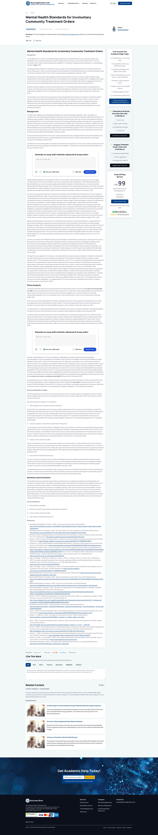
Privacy (104, 827)
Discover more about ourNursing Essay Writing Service (120, 101)
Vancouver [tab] (59, 665)
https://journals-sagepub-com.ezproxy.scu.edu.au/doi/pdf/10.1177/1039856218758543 (65, 541)
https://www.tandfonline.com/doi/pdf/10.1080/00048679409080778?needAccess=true (75, 545)
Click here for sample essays (70, 34)
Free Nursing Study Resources (103, 810)
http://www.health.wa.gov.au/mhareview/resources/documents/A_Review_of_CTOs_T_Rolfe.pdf (60, 625)
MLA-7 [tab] (41, 665)
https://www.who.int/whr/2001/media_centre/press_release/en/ (49, 644)
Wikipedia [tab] (69, 665)
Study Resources (73, 3)
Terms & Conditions (111, 827)
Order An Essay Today (120, 201)
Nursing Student (123, 30)
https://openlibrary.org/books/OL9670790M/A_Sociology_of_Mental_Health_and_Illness (57, 617)
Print (29, 41)
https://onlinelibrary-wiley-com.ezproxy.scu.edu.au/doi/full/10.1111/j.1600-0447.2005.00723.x (57, 631)
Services (61, 3)
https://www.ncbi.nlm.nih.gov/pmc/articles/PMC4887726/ (47, 556)
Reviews (85, 3)
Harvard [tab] (49, 665)
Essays (32, 13)
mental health (30, 29)
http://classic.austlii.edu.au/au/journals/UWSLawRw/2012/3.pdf (65, 537)
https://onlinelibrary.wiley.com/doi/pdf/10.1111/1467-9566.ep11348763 (69, 635)
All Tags (101, 685)
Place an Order (126, 3)
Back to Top (29, 822)
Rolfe (35, 65)
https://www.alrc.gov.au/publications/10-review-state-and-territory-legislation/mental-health (58, 533)
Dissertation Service (86, 805)
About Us (93, 3)
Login (114, 3)
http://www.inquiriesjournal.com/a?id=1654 (64, 639)
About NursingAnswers (105, 802)
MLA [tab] (34, 665)
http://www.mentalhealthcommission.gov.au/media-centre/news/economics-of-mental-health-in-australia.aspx (63, 585)
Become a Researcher (105, 805)
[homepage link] (26, 13)
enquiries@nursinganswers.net (125, 802)
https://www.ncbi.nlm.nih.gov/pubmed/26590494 (44, 564)
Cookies (124, 827)
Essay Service (84, 802)
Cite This (38, 41)
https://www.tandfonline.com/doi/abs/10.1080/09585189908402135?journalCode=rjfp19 (65, 613)
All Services (83, 812)
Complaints (129, 827)
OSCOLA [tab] (78, 665)
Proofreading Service (86, 809)
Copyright (119, 827)
